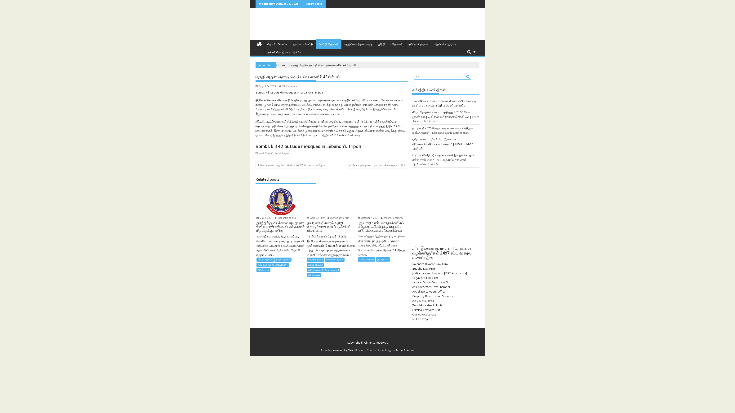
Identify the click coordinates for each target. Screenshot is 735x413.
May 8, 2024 (265, 218)
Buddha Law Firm (423, 268)
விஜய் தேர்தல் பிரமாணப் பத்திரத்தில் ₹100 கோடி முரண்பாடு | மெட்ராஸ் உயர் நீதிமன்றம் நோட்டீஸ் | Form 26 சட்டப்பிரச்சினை (445, 116)
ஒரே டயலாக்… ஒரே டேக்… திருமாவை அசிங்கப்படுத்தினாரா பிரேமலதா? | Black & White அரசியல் (442, 143)
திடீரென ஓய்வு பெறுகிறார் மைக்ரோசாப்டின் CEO (376, 165)
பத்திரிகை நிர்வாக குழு (358, 44)
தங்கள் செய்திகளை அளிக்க (284, 52)
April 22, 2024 (317, 218)
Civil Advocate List (424, 314)
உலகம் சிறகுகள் (266, 153)
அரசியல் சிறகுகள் (445, 44)
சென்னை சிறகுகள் (334, 259)
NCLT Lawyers (422, 319)
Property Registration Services (432, 296)
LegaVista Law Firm (425, 278)
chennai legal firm (286, 218)
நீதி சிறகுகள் (263, 269)
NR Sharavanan (290, 86)
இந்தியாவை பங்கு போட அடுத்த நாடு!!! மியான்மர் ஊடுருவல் (293, 165)
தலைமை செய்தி (303, 44)
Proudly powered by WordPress (342, 350)
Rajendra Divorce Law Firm (430, 264)
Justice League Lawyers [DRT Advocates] (439, 273)
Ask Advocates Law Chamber (431, 287)
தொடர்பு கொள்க (277, 44)
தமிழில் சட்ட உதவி (423, 300)
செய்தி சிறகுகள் (329, 44)
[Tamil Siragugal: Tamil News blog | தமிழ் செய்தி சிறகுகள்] (259, 44)
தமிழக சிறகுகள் (418, 44)
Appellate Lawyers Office (429, 291)
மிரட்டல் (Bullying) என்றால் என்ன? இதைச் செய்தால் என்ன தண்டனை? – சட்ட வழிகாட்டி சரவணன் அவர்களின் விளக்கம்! (443, 159)
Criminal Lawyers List (426, 310)
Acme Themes (405, 350)
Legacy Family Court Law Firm (431, 282)
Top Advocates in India (427, 305)
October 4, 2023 (369, 218)
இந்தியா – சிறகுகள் (390, 44)
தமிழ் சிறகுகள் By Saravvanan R (273, 264)
